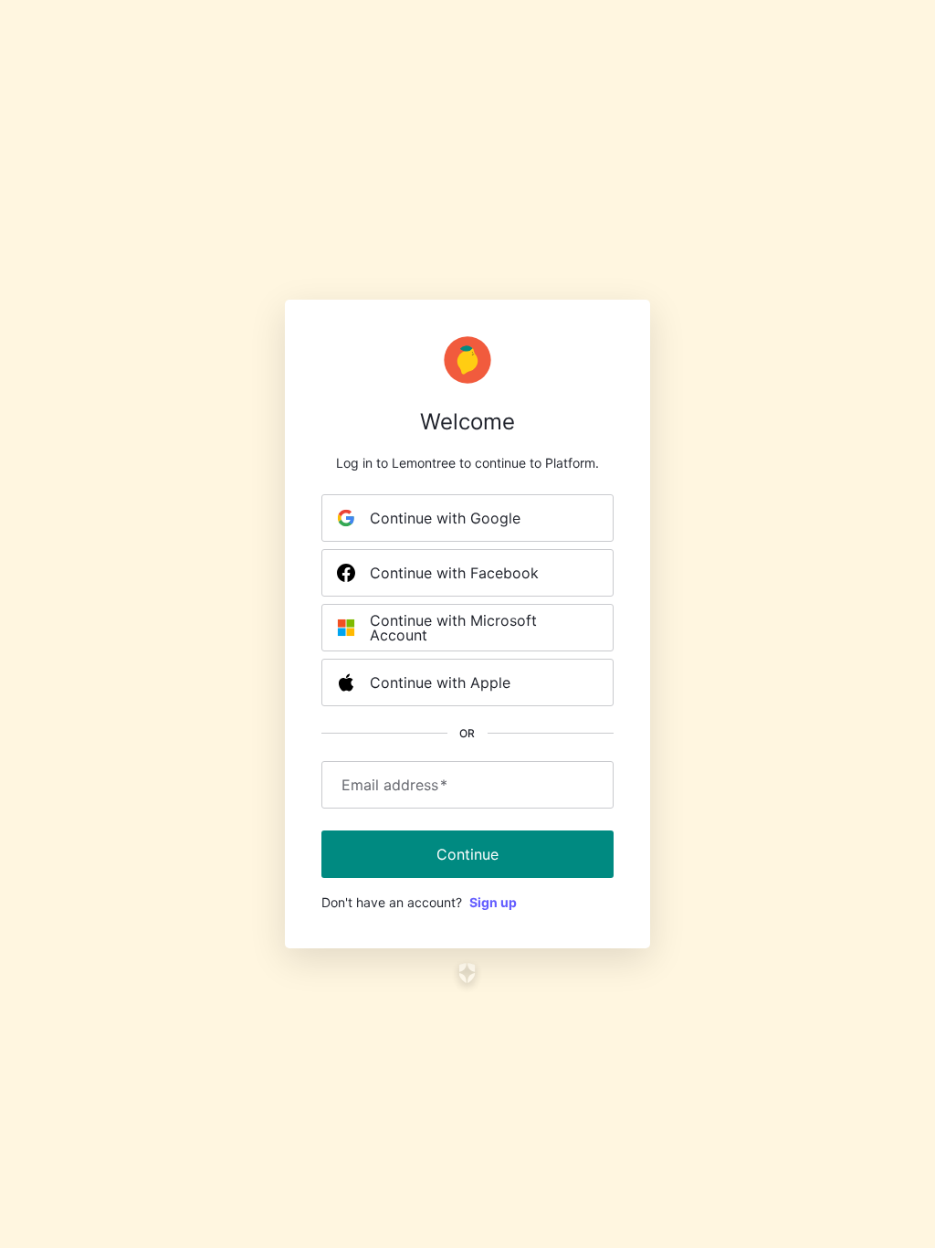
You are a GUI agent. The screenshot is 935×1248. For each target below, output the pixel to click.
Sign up (493, 902)
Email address (394, 785)
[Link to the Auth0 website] (468, 973)
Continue (467, 854)
